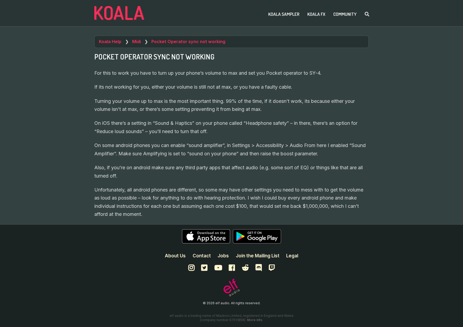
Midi (136, 41)
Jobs (223, 255)
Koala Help (110, 41)
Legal (292, 255)
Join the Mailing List (257, 255)
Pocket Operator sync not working (188, 41)
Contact (202, 255)
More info (254, 320)
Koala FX (316, 14)
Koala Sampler (283, 14)
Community (345, 14)
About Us (175, 255)
